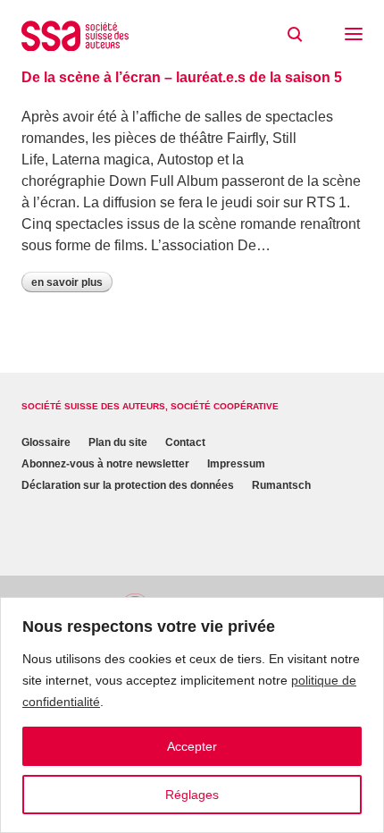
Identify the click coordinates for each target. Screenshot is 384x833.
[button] (354, 35)
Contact (185, 442)
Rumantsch (281, 485)
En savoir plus (67, 282)
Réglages (192, 794)
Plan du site (117, 442)
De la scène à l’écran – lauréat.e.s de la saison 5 (181, 77)
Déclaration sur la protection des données (127, 485)
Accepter (192, 746)
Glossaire (46, 442)
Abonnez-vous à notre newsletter (105, 464)
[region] (192, 715)
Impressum (236, 464)
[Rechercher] (294, 35)
